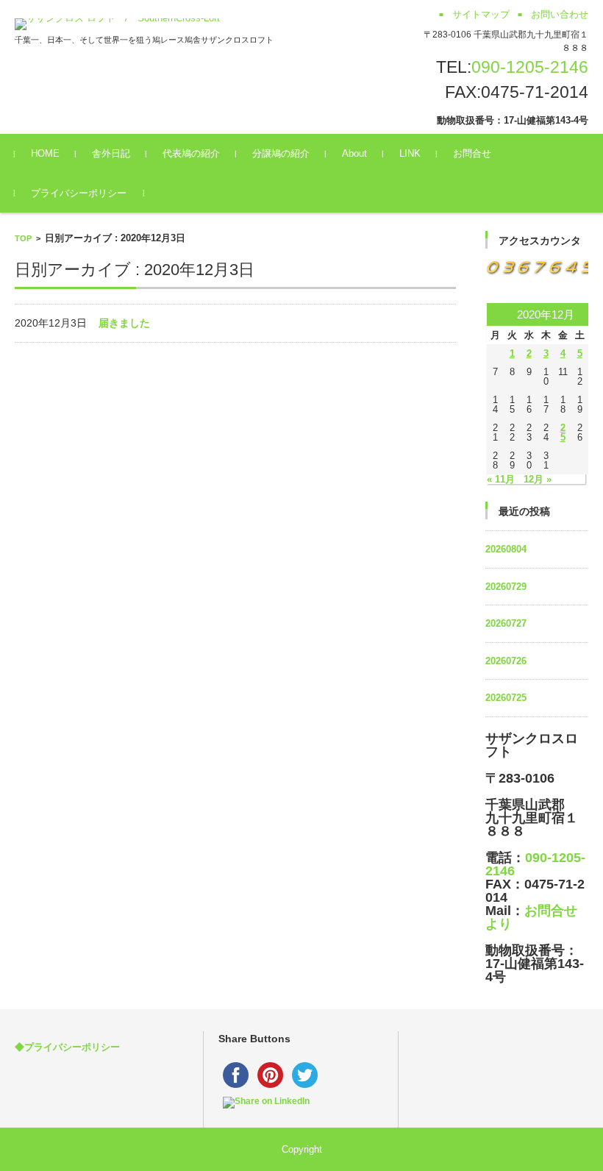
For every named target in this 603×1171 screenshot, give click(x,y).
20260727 (506, 623)
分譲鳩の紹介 (281, 153)
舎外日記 (111, 153)
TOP (23, 238)
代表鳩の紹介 (191, 153)
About (354, 153)
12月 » (538, 479)
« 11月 (501, 479)
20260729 (506, 586)
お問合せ (472, 153)
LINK (410, 153)
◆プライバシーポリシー (67, 1047)
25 (562, 432)
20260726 (506, 660)
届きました (124, 323)
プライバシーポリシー (78, 193)
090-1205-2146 (529, 66)
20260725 (506, 697)
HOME (45, 153)
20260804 (506, 549)
